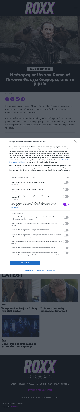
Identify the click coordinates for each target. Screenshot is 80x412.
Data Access (40, 270)
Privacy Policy (51, 270)
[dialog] (40, 206)
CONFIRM (25, 263)
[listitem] (40, 177)
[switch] (66, 182)
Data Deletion (28, 270)
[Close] (76, 142)
